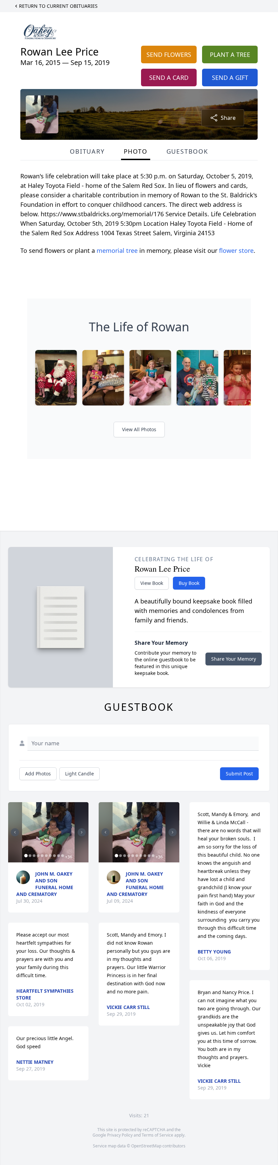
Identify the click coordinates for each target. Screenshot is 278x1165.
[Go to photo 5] (42, 855)
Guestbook (187, 151)
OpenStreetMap (146, 1146)
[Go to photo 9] (58, 855)
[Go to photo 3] (34, 855)
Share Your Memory (233, 659)
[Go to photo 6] (46, 855)
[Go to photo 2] (29, 855)
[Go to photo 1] (25, 855)
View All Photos (139, 429)
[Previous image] (15, 832)
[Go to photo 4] (38, 855)
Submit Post (239, 773)
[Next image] (82, 832)
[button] (48, 832)
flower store (236, 250)
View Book (151, 583)
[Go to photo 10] (62, 855)
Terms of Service (157, 1135)
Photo (135, 151)
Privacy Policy (120, 1135)
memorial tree (117, 250)
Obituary (87, 151)
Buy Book (189, 583)
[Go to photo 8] (54, 855)
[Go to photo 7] (50, 855)
